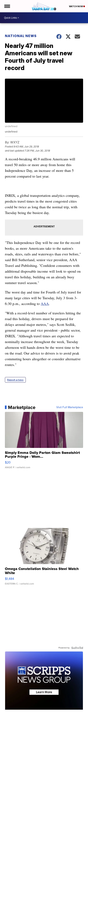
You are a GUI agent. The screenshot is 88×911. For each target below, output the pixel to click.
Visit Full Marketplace (69, 407)
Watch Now (76, 6)
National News (21, 36)
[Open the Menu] (7, 6)
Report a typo (15, 379)
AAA (45, 303)
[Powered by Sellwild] (77, 647)
